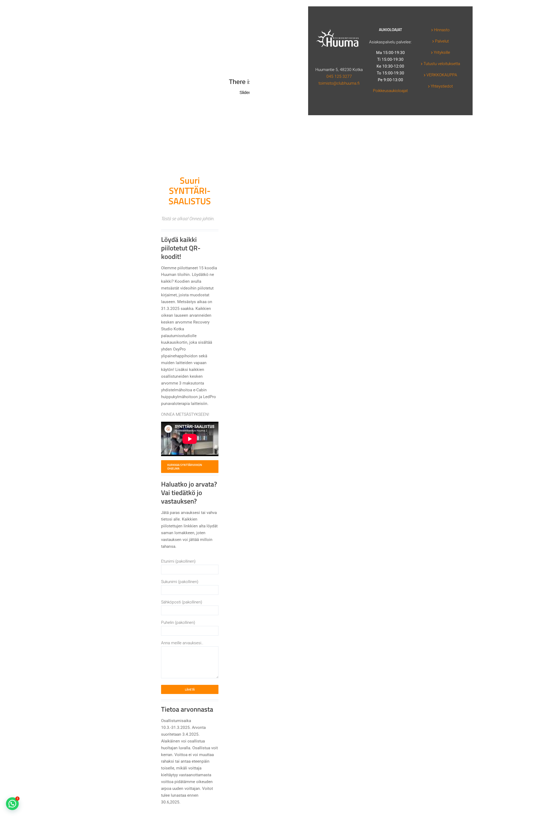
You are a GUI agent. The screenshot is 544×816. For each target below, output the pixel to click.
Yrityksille (442, 52)
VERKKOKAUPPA (441, 74)
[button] (12, 803)
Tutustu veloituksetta (442, 63)
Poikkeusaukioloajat (390, 90)
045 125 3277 (339, 76)
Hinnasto (442, 29)
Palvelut (442, 41)
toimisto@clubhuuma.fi (339, 83)
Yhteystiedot (442, 86)
